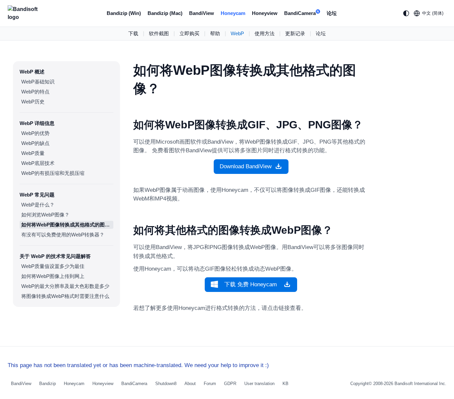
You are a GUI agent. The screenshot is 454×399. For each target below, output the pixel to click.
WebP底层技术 (38, 163)
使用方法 (265, 33)
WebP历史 (33, 101)
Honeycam (233, 13)
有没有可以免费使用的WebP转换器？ (62, 234)
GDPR (230, 383)
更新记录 (295, 33)
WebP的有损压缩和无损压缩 (52, 173)
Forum (210, 383)
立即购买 (189, 33)
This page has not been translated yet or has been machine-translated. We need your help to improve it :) (138, 365)
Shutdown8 (165, 383)
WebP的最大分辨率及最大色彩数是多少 (65, 286)
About (190, 383)
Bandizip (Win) (124, 13)
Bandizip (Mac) (165, 13)
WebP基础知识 (38, 81)
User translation (259, 383)
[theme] (406, 13)
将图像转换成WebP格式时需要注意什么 (65, 296)
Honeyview (265, 13)
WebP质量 (33, 153)
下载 (133, 33)
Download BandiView (246, 166)
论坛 (332, 13)
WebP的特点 (35, 91)
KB (285, 383)
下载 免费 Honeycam (250, 284)
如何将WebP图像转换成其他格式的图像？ (67, 224)
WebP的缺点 (35, 143)
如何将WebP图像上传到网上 (52, 276)
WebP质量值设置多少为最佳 (52, 266)
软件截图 (159, 33)
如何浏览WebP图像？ (45, 214)
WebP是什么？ (38, 204)
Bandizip (47, 383)
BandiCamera (301, 13)
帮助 (215, 33)
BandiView (201, 13)
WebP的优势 (35, 133)
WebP (237, 33)
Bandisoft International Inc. (420, 383)
